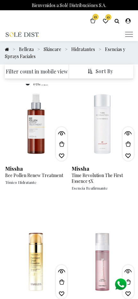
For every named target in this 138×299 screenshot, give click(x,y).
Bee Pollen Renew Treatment (34, 175)
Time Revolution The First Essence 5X (97, 178)
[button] (101, 71)
